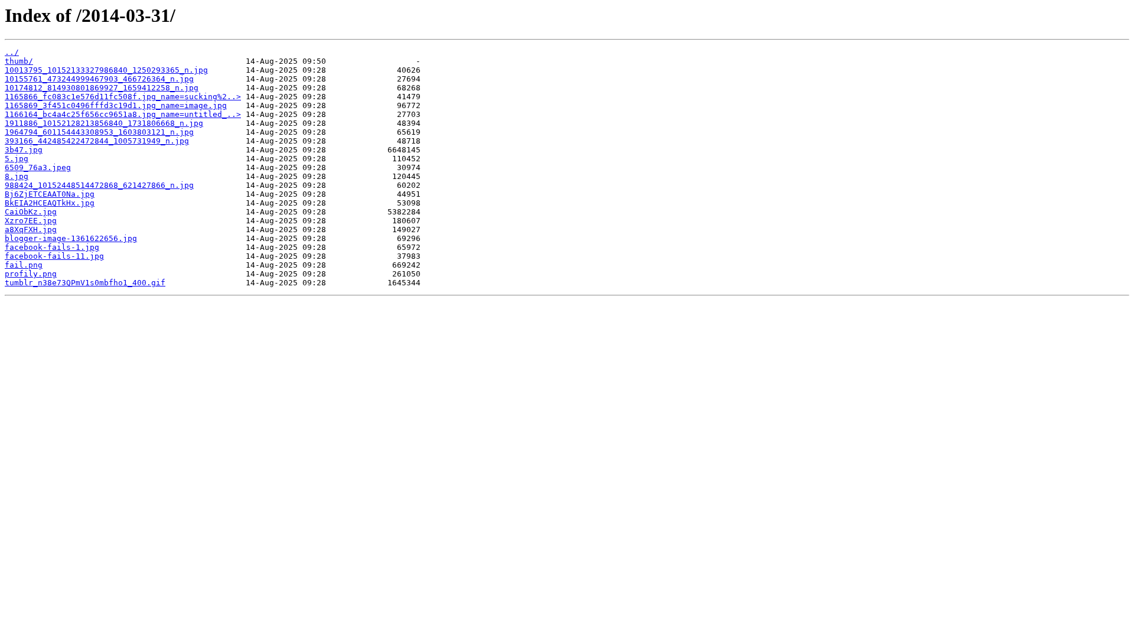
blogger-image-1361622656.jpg (71, 238)
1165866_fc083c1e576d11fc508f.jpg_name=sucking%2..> (123, 96)
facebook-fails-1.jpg (52, 247)
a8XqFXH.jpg (31, 229)
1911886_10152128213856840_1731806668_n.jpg (104, 123)
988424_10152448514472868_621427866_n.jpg (99, 185)
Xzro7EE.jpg (31, 220)
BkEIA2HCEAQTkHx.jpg (49, 202)
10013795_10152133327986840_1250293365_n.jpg (106, 70)
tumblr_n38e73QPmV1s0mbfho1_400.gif (85, 282)
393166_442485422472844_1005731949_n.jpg (97, 140)
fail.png (24, 265)
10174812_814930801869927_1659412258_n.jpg (101, 87)
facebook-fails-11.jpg (54, 256)
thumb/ (19, 61)
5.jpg (16, 158)
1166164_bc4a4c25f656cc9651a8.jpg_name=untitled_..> (123, 114)
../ (12, 52)
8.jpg (16, 176)
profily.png (31, 273)
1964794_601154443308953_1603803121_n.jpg (99, 132)
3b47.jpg (24, 149)
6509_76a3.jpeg (38, 167)
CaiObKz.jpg (31, 211)
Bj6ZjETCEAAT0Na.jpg (49, 194)
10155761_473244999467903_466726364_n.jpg (99, 78)
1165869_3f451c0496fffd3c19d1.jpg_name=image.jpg (116, 105)
